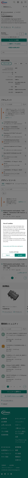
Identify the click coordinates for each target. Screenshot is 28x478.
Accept (20, 255)
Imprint (21, 246)
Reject (8, 255)
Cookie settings (14, 252)
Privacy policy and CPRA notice (10, 246)
